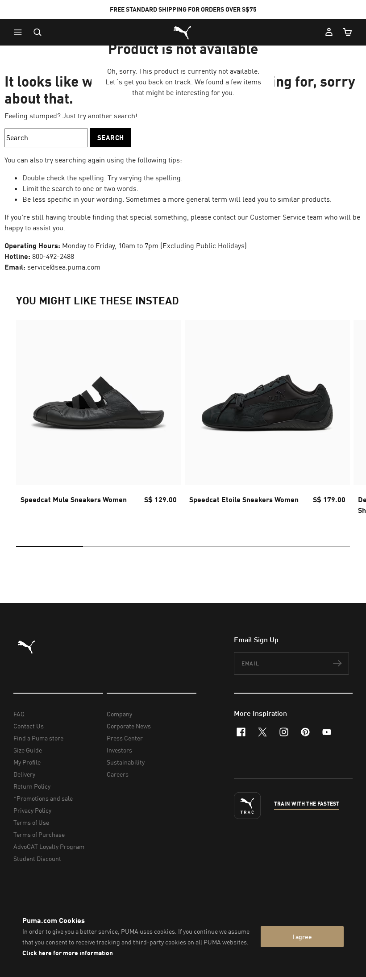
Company (119, 714)
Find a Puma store (38, 738)
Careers (118, 774)
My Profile (27, 762)
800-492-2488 (53, 256)
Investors (119, 750)
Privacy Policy (32, 810)
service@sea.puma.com (63, 266)
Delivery (24, 774)
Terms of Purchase (39, 834)
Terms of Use (31, 822)
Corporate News (129, 726)
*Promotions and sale (43, 798)
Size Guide (27, 750)
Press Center (125, 738)
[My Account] (328, 32)
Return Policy (31, 786)
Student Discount (37, 858)
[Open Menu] (20, 32)
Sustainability (126, 762)
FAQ (19, 714)
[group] (98, 420)
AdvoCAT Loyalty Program (48, 846)
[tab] (49, 547)
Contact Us (28, 726)
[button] (20, 32)
